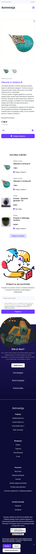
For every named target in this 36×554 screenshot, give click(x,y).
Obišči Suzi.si (18, 365)
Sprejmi (7, 546)
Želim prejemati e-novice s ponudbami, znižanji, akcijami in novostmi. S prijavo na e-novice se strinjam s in (18, 305)
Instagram (18, 510)
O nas (18, 456)
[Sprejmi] (34, 544)
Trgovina (18, 449)
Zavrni (16, 546)
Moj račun (18, 471)
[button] (33, 7)
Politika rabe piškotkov (18, 487)
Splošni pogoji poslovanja (18, 483)
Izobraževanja (18, 453)
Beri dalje (18, 209)
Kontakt (33, 2)
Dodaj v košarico (19, 136)
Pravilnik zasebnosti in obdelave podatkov (18, 491)
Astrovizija (8, 7)
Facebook (18, 506)
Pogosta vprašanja (6, 2)
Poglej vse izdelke (18, 236)
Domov (18, 445)
